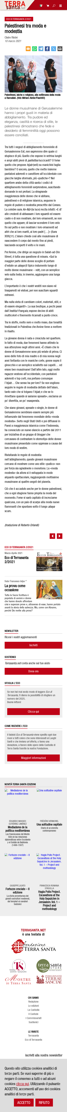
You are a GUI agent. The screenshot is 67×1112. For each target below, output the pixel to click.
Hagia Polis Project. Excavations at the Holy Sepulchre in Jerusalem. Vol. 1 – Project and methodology (49, 900)
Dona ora (33, 671)
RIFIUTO (44, 1102)
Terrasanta (33, 1035)
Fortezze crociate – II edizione (18, 890)
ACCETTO (23, 1102)
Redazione (33, 1001)
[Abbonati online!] (47, 5)
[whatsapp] (34, 50)
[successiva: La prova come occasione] (59, 536)
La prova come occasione (15, 587)
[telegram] (40, 50)
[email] (28, 50)
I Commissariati (33, 1018)
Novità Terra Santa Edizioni (20, 784)
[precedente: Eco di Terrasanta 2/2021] (52, 536)
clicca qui (22, 1083)
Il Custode (33, 1014)
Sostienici (33, 1022)
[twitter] (53, 50)
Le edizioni (33, 1005)
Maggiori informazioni (33, 758)
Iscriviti (33, 645)
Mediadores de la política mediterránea (17, 828)
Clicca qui (33, 711)
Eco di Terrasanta (33, 1039)
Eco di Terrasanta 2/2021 (18, 18)
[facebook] (47, 50)
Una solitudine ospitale (49, 824)
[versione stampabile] (60, 50)
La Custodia (33, 1009)
